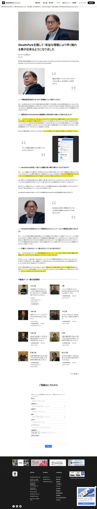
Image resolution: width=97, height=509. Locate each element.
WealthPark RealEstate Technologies (34, 484)
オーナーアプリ (82, 3)
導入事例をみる (37, 6)
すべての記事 (73, 374)
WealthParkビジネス (21, 6)
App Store (46, 477)
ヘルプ (57, 2)
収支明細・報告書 (35, 304)
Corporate (58, 477)
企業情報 (74, 2)
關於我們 (58, 479)
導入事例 (51, 2)
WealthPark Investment (33, 488)
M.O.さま (65, 352)
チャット (33, 297)
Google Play (46, 479)
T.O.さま (33, 286)
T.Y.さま (64, 311)
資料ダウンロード (66, 3)
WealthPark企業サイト (8, 6)
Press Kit (58, 486)
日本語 (33, 61)
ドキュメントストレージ (36, 299)
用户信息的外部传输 (61, 497)
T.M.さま (33, 311)
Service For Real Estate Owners (34, 480)
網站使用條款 (59, 493)
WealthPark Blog (34, 496)
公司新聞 (59, 484)
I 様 (63, 286)
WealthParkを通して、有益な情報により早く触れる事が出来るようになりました (60, 6)
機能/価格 (37, 2)
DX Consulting (33, 491)
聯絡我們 (91, 3)
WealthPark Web (48, 481)
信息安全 (58, 500)
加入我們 (58, 488)
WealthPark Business (35, 477)
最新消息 (58, 481)
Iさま (63, 333)
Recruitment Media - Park (35, 499)
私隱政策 (58, 495)
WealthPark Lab (34, 494)
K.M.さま (33, 352)
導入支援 (45, 3)
